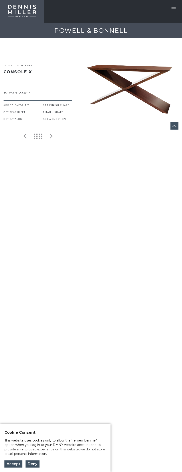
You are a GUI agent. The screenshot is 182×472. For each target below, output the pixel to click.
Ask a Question (54, 119)
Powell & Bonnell (19, 65)
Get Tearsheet (15, 112)
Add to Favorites (17, 105)
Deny (32, 464)
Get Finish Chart (56, 105)
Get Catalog (13, 119)
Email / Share (53, 112)
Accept (13, 464)
